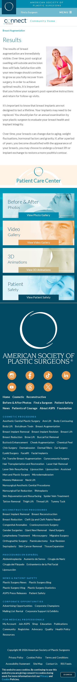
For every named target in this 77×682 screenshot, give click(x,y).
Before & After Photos (17, 402)
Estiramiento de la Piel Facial (42, 564)
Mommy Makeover (13, 479)
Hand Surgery (56, 530)
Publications (61, 623)
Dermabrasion (27, 447)
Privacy (44, 676)
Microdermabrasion (43, 474)
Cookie (6, 679)
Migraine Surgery (59, 535)
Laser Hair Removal (57, 463)
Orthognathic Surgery (15, 540)
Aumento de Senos (34, 558)
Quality (49, 629)
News (6, 408)
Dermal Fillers (44, 447)
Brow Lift (30, 437)
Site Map (38, 663)
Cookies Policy (34, 657)
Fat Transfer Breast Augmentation (22, 458)
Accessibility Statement (18, 663)
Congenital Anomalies (15, 524)
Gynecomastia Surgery (56, 458)
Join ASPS (24, 623)
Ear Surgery (61, 447)
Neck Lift (30, 479)
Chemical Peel (65, 442)
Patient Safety (64, 402)
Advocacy (37, 629)
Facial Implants (40, 453)
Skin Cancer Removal (30, 546)
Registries (23, 629)
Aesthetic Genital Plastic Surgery (21, 420)
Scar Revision (57, 540)
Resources (9, 634)
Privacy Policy (16, 657)
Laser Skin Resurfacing (15, 469)
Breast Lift (67, 431)
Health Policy (63, 629)
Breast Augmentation (14, 30)
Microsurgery (39, 535)
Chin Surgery (10, 447)
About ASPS (47, 408)
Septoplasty (9, 546)
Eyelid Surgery (11, 453)
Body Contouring (63, 420)
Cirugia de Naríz (56, 558)
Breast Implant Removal (16, 431)
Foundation (64, 408)
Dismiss (68, 675)
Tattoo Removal (11, 501)
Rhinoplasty (41, 490)
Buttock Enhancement (15, 442)
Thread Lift (42, 501)
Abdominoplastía (12, 558)
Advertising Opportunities (17, 605)
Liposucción (9, 569)
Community (9, 629)
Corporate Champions (47, 605)
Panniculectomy (39, 540)
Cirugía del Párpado (13, 564)
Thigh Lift (28, 501)
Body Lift (8, 426)
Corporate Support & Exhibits (42, 611)
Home (6, 396)
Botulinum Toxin (24, 426)
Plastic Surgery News (15, 582)
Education (46, 623)
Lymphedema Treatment (16, 535)
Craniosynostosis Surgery (44, 524)
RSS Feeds (66, 663)
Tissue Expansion (54, 546)
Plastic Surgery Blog (40, 582)
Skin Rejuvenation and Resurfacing (22, 496)
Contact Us (51, 663)
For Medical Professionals (23, 619)
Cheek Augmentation (42, 442)
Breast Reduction (12, 437)
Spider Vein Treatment (56, 496)
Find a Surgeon (29, 12)
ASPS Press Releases (15, 593)
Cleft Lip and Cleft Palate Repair (43, 519)
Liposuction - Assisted (58, 469)
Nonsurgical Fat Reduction (17, 490)
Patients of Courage (24, 408)
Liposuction (36, 469)
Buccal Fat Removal (48, 437)
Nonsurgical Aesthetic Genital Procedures (26, 485)
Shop (35, 623)
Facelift (25, 453)
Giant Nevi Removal (36, 530)
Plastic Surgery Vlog (14, 587)
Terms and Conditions (56, 657)
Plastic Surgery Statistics (42, 587)
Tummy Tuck (58, 501)
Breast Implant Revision (45, 431)
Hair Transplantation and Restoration (23, 463)
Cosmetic (18, 396)
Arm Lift (46, 420)
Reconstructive (36, 396)
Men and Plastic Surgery (16, 474)
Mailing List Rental (13, 611)
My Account (9, 623)
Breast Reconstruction (44, 514)
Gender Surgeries (13, 530)
